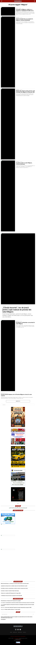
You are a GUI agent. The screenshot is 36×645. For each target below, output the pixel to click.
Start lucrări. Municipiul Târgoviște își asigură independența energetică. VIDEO (18, 607)
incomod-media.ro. (16, 638)
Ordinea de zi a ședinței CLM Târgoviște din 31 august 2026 (10, 593)
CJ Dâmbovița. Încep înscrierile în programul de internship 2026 (11, 595)
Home (11, 632)
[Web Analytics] (18, 642)
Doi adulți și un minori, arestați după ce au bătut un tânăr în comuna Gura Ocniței (14, 588)
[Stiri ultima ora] (17, 507)
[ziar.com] (11, 507)
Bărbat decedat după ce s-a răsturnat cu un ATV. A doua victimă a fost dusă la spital (15, 583)
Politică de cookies (13, 636)
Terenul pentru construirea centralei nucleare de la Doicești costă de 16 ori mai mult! (20, 602)
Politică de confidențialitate (21, 636)
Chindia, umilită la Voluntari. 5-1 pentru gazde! (12, 609)
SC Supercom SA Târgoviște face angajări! (14, 600)
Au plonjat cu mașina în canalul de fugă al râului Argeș (10, 590)
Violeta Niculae (3, 600)
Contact (24, 632)
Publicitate (20, 632)
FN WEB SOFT (20, 640)
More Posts (18, 401)
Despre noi (15, 632)
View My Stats (18, 643)
